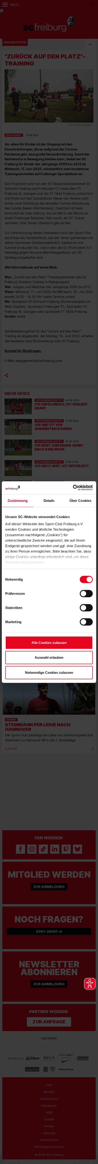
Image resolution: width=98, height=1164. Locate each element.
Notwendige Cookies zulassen (49, 672)
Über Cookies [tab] (80, 500)
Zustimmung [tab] (18, 500)
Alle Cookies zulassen (49, 642)
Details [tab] (49, 500)
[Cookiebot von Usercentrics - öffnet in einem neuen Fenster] (73, 488)
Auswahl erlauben (49, 657)
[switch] (86, 593)
